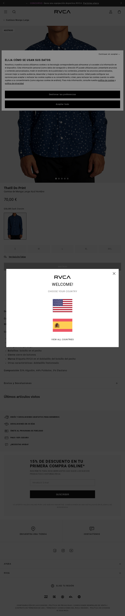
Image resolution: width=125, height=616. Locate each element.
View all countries (62, 339)
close (114, 273)
